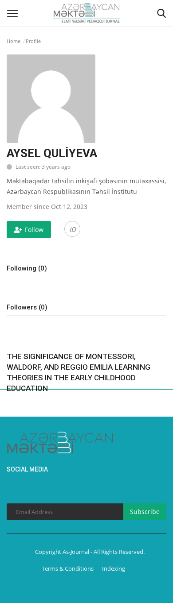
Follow (34, 229)
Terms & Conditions (68, 568)
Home (13, 41)
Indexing (113, 568)
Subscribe (145, 511)
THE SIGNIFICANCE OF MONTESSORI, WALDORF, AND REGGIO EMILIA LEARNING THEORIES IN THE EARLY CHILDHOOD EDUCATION (78, 372)
